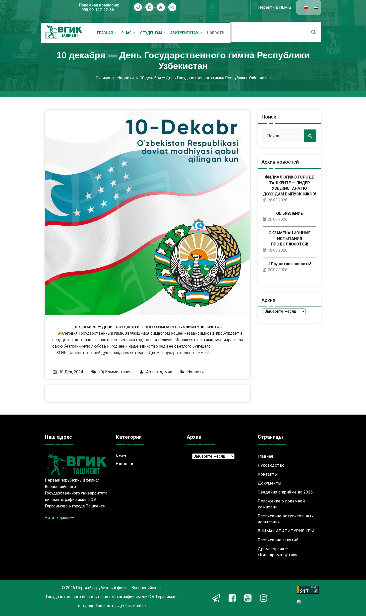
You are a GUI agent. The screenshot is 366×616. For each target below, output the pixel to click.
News (121, 456)
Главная (103, 77)
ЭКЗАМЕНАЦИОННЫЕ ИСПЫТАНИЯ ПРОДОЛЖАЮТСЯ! (289, 238)
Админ (166, 372)
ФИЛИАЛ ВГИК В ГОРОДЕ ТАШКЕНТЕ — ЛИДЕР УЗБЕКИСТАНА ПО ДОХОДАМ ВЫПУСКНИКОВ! (289, 185)
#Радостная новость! (289, 263)
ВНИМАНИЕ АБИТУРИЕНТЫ (286, 531)
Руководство (271, 465)
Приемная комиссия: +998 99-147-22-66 (99, 7)
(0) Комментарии (114, 372)
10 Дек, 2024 (71, 372)
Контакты (268, 474)
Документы (270, 483)
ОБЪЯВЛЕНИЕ (289, 213)
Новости (125, 77)
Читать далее (57, 517)
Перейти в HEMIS (274, 7)
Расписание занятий (278, 540)
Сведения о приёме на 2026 (285, 492)
